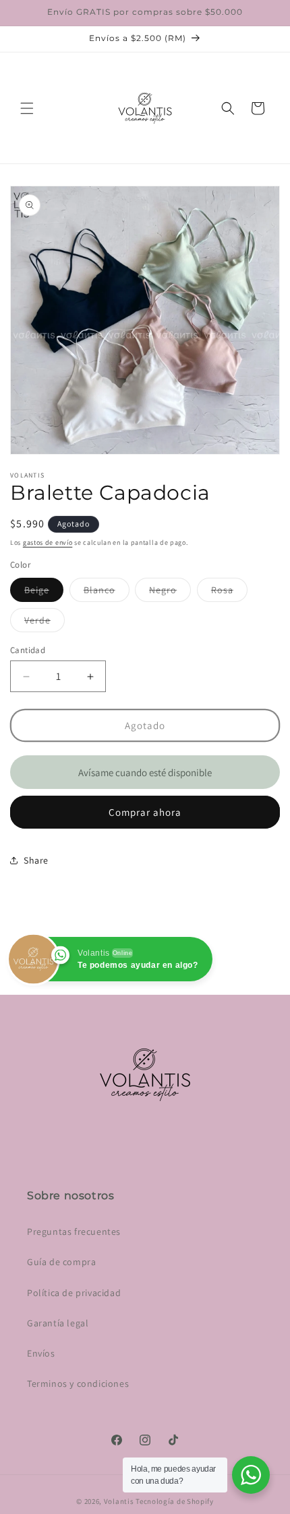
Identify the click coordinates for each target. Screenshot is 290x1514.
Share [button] (36, 860)
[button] (27, 108)
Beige (43, 592)
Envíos (41, 1353)
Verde (44, 622)
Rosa (229, 592)
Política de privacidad (74, 1293)
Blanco (106, 592)
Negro (170, 592)
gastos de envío (48, 542)
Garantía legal (57, 1323)
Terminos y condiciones (78, 1383)
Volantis (119, 1501)
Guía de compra (61, 1262)
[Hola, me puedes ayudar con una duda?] (251, 1475)
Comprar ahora (145, 812)
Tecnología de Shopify (175, 1501)
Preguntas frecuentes (74, 1231)
